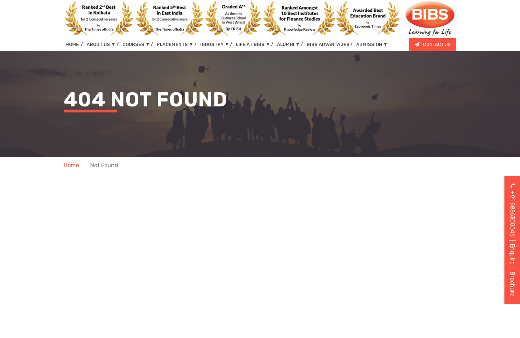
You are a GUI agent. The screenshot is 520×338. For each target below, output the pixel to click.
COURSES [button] (136, 44)
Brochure (512, 284)
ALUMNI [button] (288, 44)
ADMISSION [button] (372, 44)
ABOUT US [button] (101, 44)
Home (71, 165)
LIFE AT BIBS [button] (253, 44)
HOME (74, 44)
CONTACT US (437, 44)
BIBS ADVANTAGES (328, 44)
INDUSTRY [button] (214, 44)
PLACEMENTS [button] (175, 44)
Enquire (512, 254)
